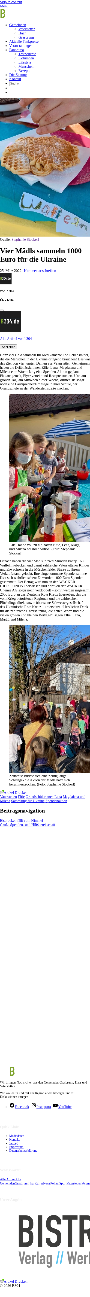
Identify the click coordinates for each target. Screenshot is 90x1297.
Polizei (54, 1183)
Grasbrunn (26, 37)
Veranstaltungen (21, 46)
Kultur (39, 1183)
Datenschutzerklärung (23, 1150)
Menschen (25, 66)
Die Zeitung (18, 75)
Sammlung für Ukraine (28, 801)
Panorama (16, 50)
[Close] (2, 310)
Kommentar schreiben (40, 271)
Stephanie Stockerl (25, 239)
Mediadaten (16, 1136)
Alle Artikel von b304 (16, 339)
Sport (62, 1183)
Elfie (21, 797)
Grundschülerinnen (40, 797)
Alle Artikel (7, 1179)
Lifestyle (24, 62)
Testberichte (27, 54)
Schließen (8, 347)
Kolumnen (26, 58)
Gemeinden (17, 25)
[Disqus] (45, 884)
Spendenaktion (56, 801)
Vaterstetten (26, 29)
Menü (4, 6)
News (46, 1183)
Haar (22, 33)
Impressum (16, 1147)
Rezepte (24, 71)
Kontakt (15, 79)
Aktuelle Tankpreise (24, 41)
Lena (58, 797)
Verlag (13, 1143)
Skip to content (11, 2)
